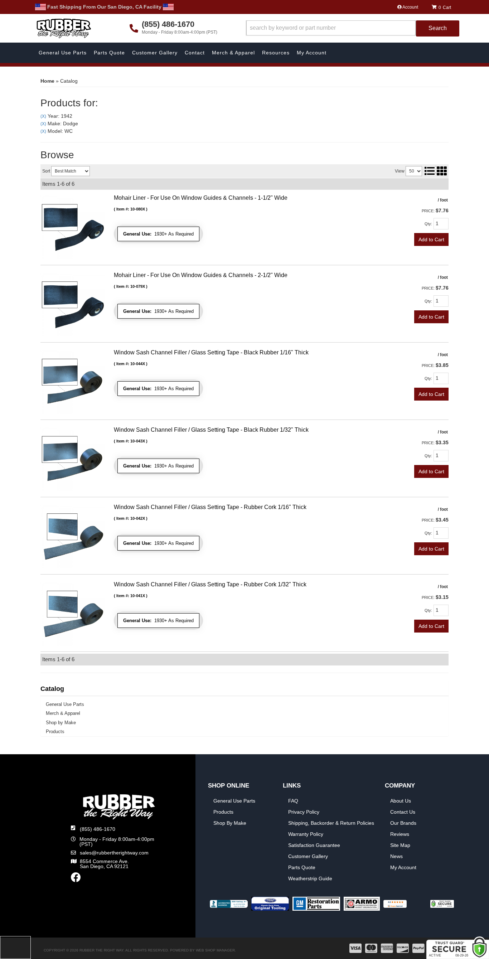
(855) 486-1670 (97, 829)
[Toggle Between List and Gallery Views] (435, 170)
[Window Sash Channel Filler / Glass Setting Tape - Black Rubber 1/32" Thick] (72, 459)
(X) (43, 116)
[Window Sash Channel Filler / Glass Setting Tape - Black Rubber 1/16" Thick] (72, 381)
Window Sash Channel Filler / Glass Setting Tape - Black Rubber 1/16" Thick (211, 352)
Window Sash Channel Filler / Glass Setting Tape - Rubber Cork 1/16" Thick (210, 507)
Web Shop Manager (215, 950)
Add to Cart (431, 239)
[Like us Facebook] (76, 879)
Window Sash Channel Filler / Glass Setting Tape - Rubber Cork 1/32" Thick (210, 584)
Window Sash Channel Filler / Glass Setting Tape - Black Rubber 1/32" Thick (211, 430)
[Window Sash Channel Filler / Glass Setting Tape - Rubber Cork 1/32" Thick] (72, 613)
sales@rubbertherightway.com (114, 852)
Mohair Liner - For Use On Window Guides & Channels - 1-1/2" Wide (200, 198)
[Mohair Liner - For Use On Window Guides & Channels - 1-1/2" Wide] (72, 227)
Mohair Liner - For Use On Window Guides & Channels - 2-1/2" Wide (200, 275)
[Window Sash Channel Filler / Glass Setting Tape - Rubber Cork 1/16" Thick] (72, 536)
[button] (352, 28)
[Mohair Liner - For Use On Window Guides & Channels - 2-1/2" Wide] (72, 304)
